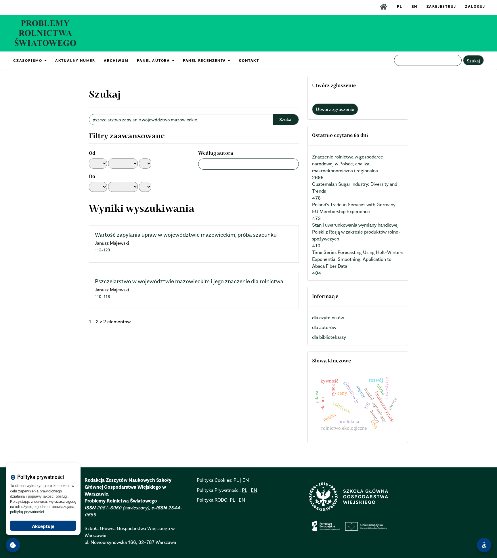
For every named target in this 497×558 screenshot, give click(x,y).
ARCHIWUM (116, 60)
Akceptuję (43, 526)
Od (92, 153)
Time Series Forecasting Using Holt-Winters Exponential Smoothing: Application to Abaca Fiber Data (357, 259)
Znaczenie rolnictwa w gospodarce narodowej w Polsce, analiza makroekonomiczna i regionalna (347, 163)
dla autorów (324, 327)
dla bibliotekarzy (329, 337)
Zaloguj (475, 6)
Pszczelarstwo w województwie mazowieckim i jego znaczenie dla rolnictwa (189, 281)
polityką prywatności (27, 512)
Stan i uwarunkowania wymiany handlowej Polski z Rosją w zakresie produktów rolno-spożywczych (356, 232)
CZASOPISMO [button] (28, 60)
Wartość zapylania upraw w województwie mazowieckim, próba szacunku (186, 235)
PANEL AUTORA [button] (154, 60)
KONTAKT (249, 60)
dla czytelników (328, 317)
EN (414, 6)
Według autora (215, 153)
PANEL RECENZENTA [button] (205, 60)
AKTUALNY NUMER (75, 60)
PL (399, 6)
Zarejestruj (441, 6)
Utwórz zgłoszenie (335, 109)
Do (92, 177)
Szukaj (473, 60)
